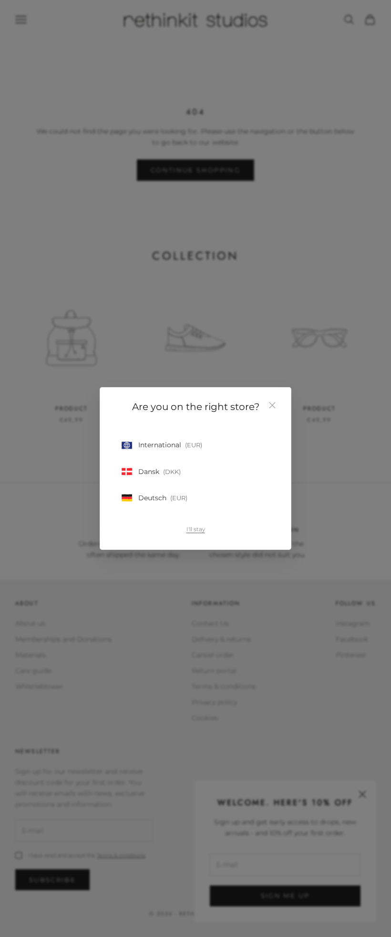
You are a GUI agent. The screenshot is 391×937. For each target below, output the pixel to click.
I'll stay (195, 529)
